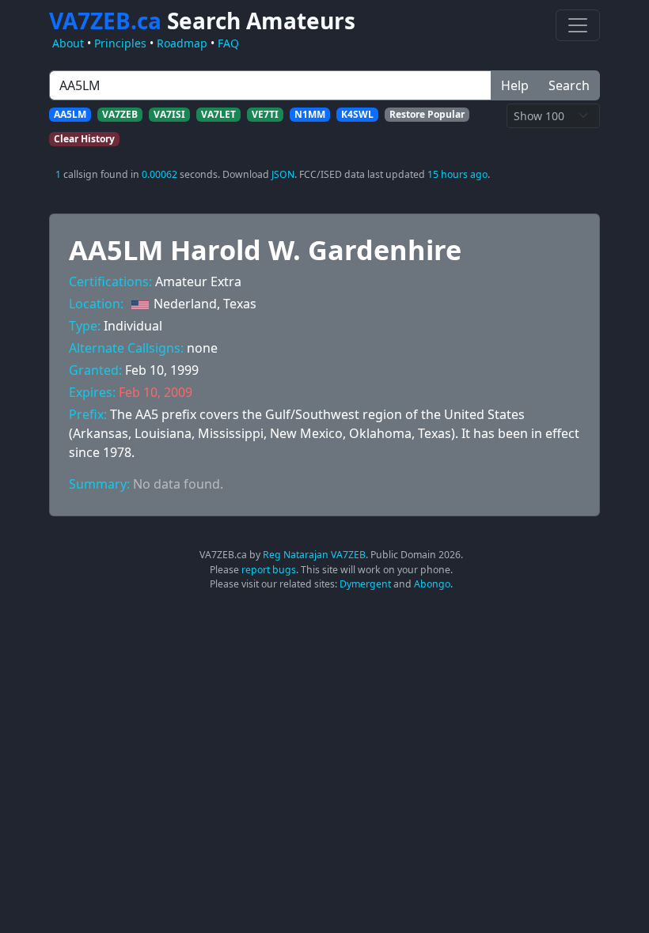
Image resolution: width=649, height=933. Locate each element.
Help (515, 85)
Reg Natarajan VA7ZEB (314, 554)
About (68, 43)
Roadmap (182, 43)
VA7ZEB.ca (202, 21)
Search (569, 85)
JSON (282, 174)
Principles (120, 43)
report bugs (268, 569)
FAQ (228, 43)
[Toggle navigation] (578, 25)
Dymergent (365, 584)
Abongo (432, 584)
